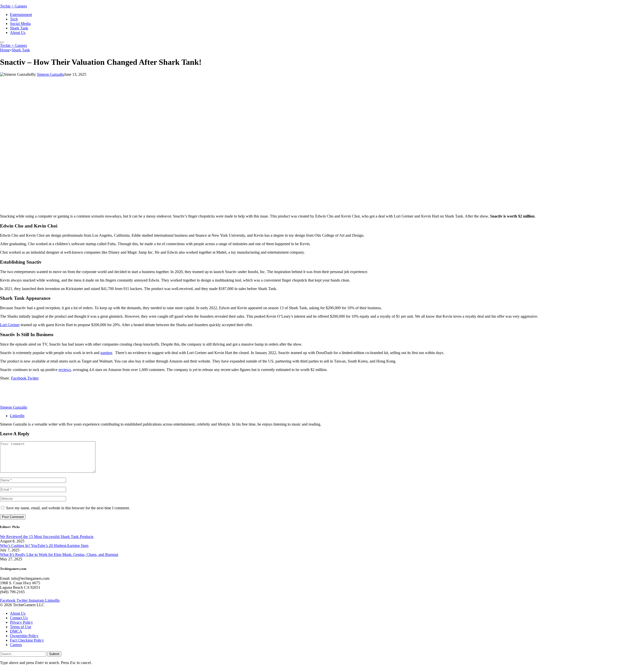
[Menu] (2, 42)
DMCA (16, 631)
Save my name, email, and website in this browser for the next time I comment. (68, 508)
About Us (17, 32)
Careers (16, 645)
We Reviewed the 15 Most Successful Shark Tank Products (46, 536)
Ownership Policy (24, 636)
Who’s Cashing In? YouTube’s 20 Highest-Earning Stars (44, 545)
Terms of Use (20, 627)
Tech (14, 19)
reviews (65, 370)
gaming (106, 353)
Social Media (20, 23)
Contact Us (19, 618)
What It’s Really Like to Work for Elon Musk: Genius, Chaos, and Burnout (59, 554)
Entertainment (21, 14)
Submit (54, 654)
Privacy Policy (21, 622)
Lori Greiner (10, 325)
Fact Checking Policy (27, 640)
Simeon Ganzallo (50, 74)
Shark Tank (19, 28)
